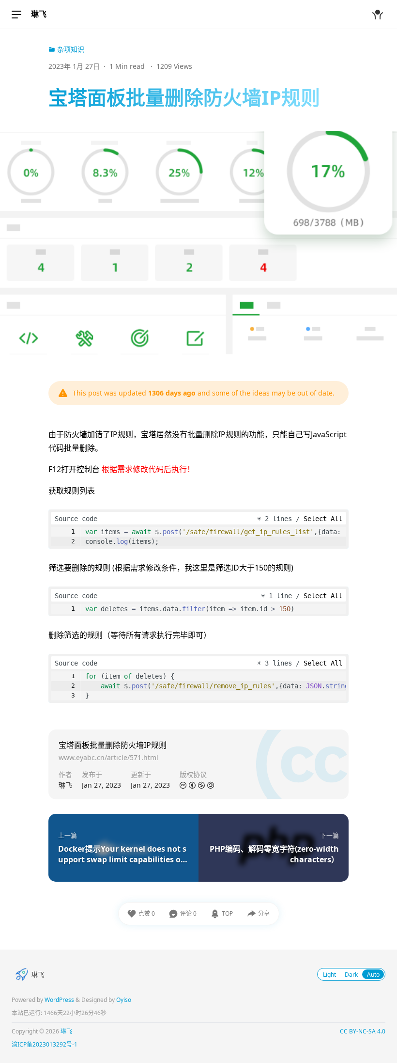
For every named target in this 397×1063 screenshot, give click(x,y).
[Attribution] (192, 785)
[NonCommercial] (201, 785)
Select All (323, 519)
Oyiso (123, 1000)
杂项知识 (69, 49)
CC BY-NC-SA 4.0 (362, 1031)
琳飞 (38, 14)
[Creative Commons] (183, 785)
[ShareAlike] (210, 785)
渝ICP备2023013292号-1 (44, 1044)
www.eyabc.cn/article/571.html (108, 757)
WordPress (59, 1000)
